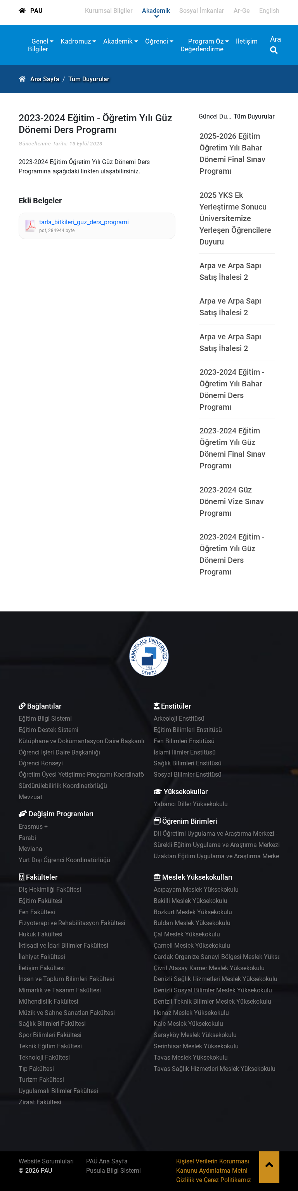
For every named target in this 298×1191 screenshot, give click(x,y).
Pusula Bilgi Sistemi (113, 1170)
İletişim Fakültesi (42, 968)
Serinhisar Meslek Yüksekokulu (196, 1046)
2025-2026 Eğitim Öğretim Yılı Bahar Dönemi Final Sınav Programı (232, 153)
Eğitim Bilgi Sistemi (45, 718)
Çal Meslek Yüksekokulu (187, 934)
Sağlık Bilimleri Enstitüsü (188, 763)
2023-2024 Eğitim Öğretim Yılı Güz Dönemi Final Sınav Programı (232, 448)
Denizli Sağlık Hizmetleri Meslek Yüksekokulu (215, 979)
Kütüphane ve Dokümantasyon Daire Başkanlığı (84, 741)
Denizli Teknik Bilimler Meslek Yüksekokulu (212, 1001)
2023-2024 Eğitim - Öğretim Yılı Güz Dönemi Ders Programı (232, 554)
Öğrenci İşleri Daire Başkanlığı (59, 752)
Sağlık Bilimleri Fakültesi (52, 1023)
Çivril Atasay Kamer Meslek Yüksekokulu (209, 968)
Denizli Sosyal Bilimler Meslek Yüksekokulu (213, 990)
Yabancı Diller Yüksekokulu (191, 804)
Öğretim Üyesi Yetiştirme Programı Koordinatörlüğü (88, 774)
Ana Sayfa (44, 79)
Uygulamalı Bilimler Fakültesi (58, 1091)
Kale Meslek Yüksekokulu (188, 1023)
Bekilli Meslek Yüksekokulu (190, 901)
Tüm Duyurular (88, 79)
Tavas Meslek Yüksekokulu (191, 1057)
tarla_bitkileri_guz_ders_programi (84, 222)
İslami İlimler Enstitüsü (185, 752)
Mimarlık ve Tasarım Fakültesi (60, 990)
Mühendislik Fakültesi (48, 1001)
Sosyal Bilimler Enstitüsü (188, 774)
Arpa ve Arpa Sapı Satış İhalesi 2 (230, 271)
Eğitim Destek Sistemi (48, 729)
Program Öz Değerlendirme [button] (202, 45)
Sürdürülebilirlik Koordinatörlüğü (63, 785)
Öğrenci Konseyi (41, 763)
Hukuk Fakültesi (40, 934)
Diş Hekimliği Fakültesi (50, 889)
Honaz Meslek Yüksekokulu (191, 1012)
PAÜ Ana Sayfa (107, 1161)
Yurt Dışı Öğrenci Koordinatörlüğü (64, 860)
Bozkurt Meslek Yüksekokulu (193, 912)
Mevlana (30, 848)
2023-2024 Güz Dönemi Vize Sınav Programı (231, 501)
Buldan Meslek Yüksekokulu (192, 923)
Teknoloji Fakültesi (44, 1057)
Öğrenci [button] (156, 41)
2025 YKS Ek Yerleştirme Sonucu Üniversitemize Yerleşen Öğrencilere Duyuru (235, 218)
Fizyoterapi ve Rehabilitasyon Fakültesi (72, 923)
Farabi (27, 838)
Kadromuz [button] (76, 41)
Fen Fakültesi (37, 912)
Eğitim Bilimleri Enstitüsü (188, 729)
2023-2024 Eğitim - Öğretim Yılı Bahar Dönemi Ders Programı (232, 389)
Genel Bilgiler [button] (38, 45)
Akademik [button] (118, 41)
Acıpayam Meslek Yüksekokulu (196, 889)
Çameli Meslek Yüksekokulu (192, 945)
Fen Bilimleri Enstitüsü (184, 741)
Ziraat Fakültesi (40, 1102)
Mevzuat (30, 797)
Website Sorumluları (46, 1161)
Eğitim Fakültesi (40, 901)
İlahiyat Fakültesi (42, 956)
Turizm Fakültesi (41, 1079)
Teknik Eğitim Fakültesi (50, 1046)
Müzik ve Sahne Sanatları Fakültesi (67, 1012)
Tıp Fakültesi (36, 1068)
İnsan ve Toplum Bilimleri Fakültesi (66, 979)
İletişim (247, 41)
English (269, 10)
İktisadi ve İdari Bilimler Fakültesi (63, 945)
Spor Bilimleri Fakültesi (50, 1035)
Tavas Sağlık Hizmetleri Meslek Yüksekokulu (214, 1068)
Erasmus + (33, 826)
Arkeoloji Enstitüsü (179, 718)
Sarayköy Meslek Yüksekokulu (195, 1035)
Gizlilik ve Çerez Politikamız (213, 1180)
